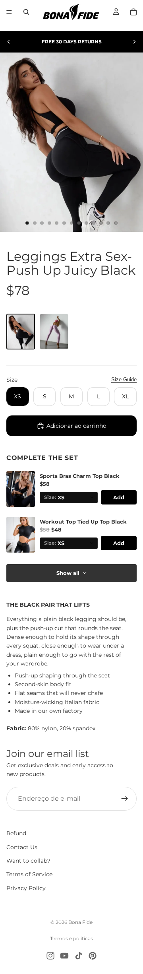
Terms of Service (29, 874)
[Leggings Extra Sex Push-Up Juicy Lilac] (54, 331)
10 (93, 223)
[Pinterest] (92, 955)
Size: (50, 497)
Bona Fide (80, 922)
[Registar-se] (124, 798)
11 (100, 223)
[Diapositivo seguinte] (134, 41)
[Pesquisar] (26, 12)
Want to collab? (28, 860)
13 (115, 223)
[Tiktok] (78, 955)
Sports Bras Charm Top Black (80, 476)
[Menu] (9, 12)
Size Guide (124, 379)
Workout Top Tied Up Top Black (83, 522)
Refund (16, 833)
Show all (67, 573)
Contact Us (21, 846)
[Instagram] (50, 955)
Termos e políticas (71, 938)
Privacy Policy (26, 888)
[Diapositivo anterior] (8, 41)
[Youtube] (64, 955)
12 (108, 223)
